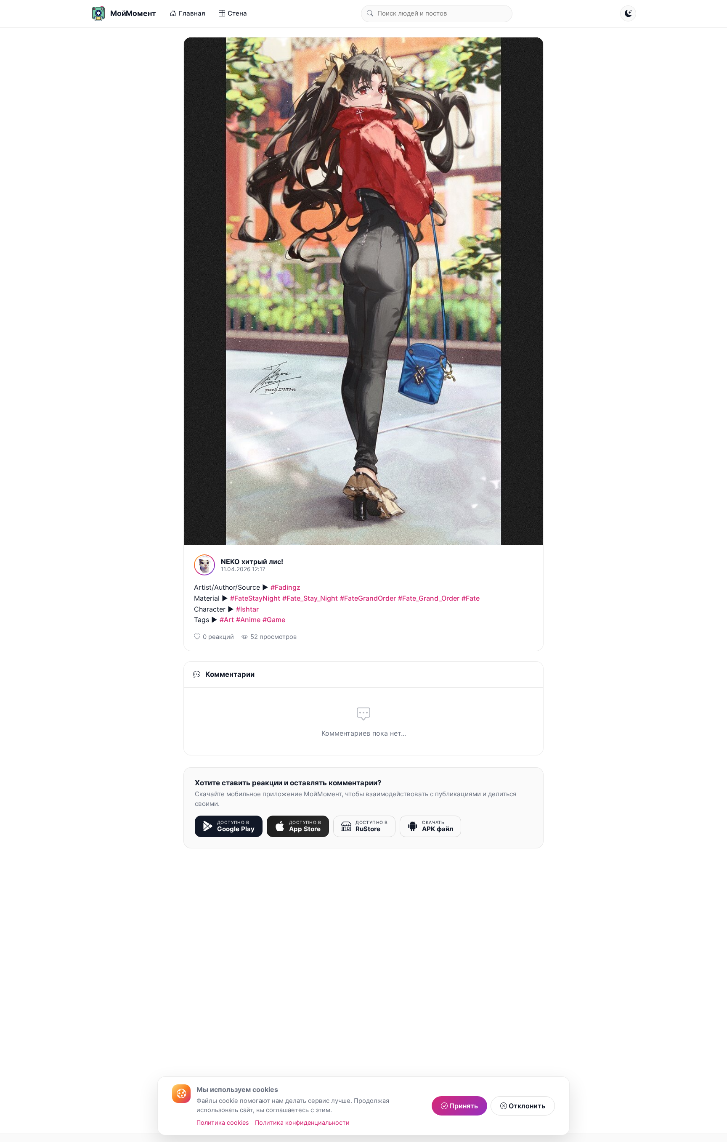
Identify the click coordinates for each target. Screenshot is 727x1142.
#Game (274, 619)
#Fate (471, 598)
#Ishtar (247, 609)
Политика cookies (222, 1122)
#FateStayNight (255, 598)
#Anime (248, 619)
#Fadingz (285, 587)
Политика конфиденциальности (302, 1122)
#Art (227, 619)
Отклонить (526, 1106)
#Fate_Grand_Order (428, 598)
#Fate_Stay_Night (310, 598)
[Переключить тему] (628, 13)
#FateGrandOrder (368, 598)
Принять (463, 1106)
